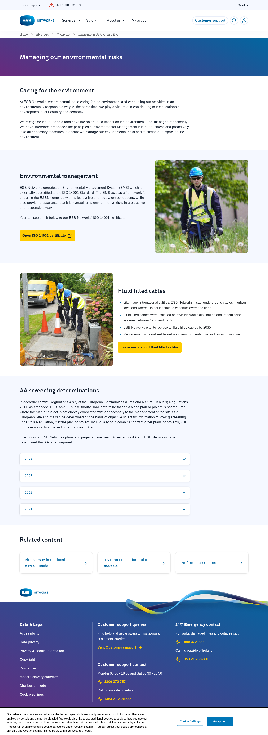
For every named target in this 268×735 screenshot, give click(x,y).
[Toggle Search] (234, 20)
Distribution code (33, 685)
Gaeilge (243, 5)
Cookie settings (32, 694)
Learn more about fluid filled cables (150, 347)
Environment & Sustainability (98, 34)
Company (63, 34)
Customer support (210, 20)
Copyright (27, 659)
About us (42, 34)
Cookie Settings (190, 721)
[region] (134, 721)
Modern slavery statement (40, 677)
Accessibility (29, 633)
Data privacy (29, 642)
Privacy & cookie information (42, 651)
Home (24, 34)
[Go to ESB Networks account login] (244, 20)
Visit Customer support (117, 647)
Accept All (220, 721)
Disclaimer (28, 668)
